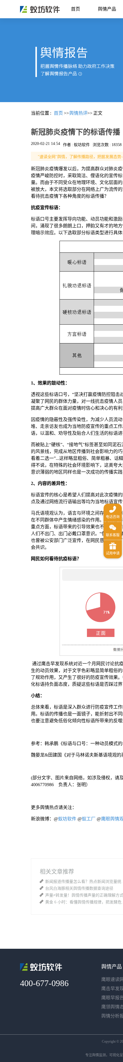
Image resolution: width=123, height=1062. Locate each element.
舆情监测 (99, 1055)
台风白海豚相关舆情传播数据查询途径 (79, 888)
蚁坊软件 (67, 818)
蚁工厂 (89, 818)
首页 (75, 9)
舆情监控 (40, 9)
